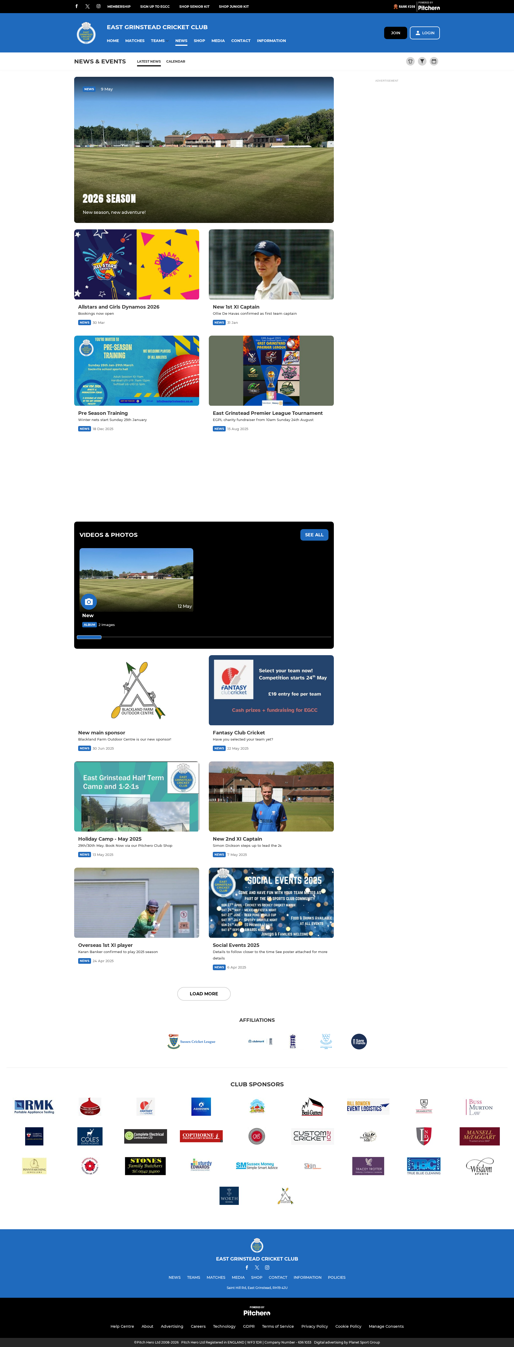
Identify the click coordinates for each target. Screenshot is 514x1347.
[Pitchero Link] (429, 9)
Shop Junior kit (234, 7)
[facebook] (76, 6)
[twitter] (87, 6)
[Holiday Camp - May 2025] (136, 796)
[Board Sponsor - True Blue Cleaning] (424, 1167)
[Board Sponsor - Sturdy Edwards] (201, 1167)
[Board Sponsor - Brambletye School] (424, 1108)
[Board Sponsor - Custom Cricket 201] (312, 1137)
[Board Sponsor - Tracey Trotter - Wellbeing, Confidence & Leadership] (368, 1167)
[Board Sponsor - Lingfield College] (424, 1137)
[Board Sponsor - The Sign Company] (312, 1167)
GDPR (249, 1326)
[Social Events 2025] (271, 903)
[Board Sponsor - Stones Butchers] (145, 1167)
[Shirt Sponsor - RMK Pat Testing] (34, 1108)
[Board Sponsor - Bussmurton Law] (479, 1108)
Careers (198, 1326)
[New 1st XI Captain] (271, 264)
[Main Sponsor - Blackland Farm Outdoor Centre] (284, 1197)
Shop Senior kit (194, 7)
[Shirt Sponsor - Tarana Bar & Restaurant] (90, 1108)
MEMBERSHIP (119, 7)
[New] (136, 580)
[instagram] (98, 6)
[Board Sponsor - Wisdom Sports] (479, 1167)
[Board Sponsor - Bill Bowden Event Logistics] (368, 1108)
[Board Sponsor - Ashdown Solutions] (201, 1108)
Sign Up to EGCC (155, 7)
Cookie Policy (348, 1326)
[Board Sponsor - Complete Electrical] (145, 1137)
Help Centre (122, 1326)
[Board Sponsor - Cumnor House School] (257, 1137)
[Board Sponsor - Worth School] (229, 1197)
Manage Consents (386, 1326)
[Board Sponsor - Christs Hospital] (34, 1137)
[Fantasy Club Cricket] (271, 690)
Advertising (172, 1326)
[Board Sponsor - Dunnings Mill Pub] (368, 1137)
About (147, 1326)
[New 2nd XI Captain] (271, 796)
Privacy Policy (314, 1326)
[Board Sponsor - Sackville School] (90, 1167)
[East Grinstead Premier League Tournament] (271, 371)
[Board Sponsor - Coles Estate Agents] (90, 1137)
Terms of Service (278, 1326)
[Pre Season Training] (136, 371)
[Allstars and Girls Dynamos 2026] (136, 264)
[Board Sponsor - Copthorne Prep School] (201, 1137)
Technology (224, 1326)
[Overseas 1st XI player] (136, 903)
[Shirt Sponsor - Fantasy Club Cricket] (145, 1108)
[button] (113, 41)
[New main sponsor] (136, 690)
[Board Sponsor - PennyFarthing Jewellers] (34, 1167)
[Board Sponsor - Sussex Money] (257, 1167)
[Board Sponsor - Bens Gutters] (312, 1108)
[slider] (89, 637)
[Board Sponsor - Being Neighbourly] (257, 1108)
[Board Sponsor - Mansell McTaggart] (479, 1137)
